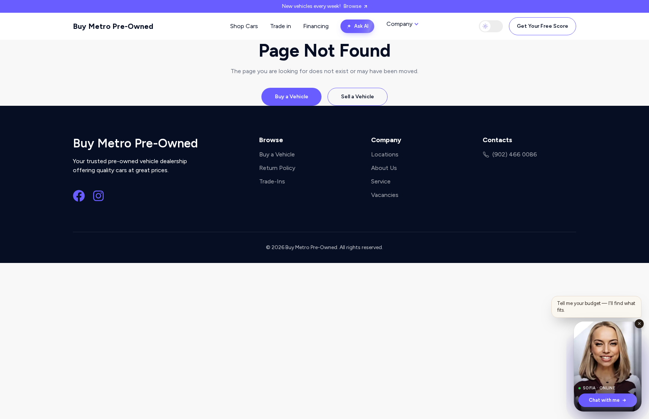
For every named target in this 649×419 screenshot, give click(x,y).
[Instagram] (98, 196)
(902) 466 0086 (514, 154)
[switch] (491, 26)
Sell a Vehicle (357, 96)
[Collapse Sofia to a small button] (639, 323)
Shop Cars (244, 26)
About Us (384, 167)
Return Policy (277, 167)
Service (381, 181)
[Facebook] (79, 196)
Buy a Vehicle (291, 96)
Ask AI (361, 26)
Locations (384, 154)
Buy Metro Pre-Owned (113, 26)
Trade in (280, 26)
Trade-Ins (272, 181)
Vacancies (384, 194)
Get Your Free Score (542, 26)
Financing (316, 26)
